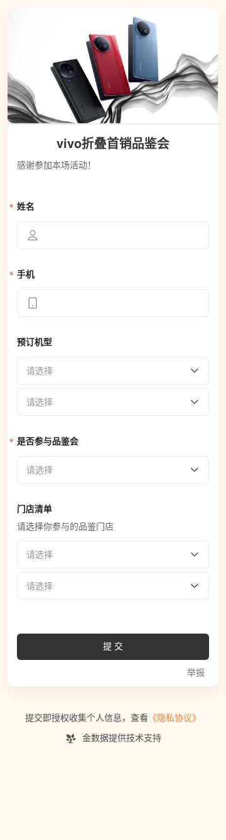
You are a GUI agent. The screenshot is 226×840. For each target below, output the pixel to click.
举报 (196, 673)
